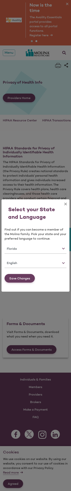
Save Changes (19, 278)
